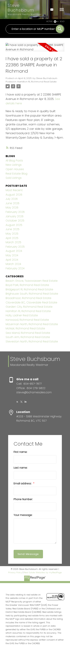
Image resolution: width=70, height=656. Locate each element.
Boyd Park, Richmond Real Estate (27, 285)
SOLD (62, 21)
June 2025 (12, 229)
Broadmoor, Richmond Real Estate (28, 298)
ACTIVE (49, 21)
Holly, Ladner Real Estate (22, 315)
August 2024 (14, 251)
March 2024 (13, 264)
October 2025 (15, 221)
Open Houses (15, 169)
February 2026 (15, 212)
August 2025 (14, 225)
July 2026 (12, 199)
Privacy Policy (15, 572)
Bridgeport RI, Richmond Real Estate (29, 289)
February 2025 (15, 247)
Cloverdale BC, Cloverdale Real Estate (31, 302)
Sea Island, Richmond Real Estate (28, 333)
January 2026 (14, 216)
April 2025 (12, 238)
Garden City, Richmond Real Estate (29, 307)
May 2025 (12, 234)
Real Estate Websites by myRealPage (43, 572)
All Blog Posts (14, 160)
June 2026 (12, 203)
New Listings (14, 165)
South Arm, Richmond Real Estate (28, 337)
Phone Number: (23, 499)
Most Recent (14, 190)
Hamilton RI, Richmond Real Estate (37, 81)
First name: (20, 452)
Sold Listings (14, 178)
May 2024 (12, 255)
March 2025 (13, 242)
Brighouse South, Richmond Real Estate (32, 294)
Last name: (21, 467)
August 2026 (14, 195)
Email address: (23, 483)
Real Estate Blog (16, 174)
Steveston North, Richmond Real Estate (32, 341)
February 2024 (15, 268)
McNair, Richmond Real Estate (25, 328)
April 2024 (12, 260)
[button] (17, 402)
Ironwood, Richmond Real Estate (27, 320)
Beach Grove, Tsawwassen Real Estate (32, 281)
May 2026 (12, 207)
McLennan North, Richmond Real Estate (32, 324)
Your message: (23, 515)
